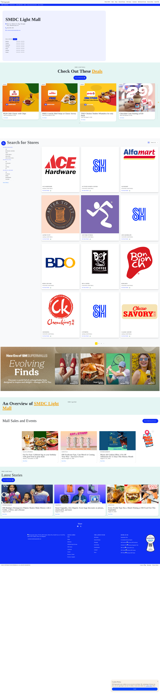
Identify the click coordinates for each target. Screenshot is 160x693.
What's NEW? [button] (107, 1)
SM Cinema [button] (128, 1)
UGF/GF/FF (8, 163)
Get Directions (10, 34)
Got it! (134, 689)
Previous (1, 102)
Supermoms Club (124, 537)
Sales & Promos (97, 539)
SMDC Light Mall (5, 4)
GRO (7, 152)
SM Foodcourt (124, 542)
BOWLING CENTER (10, 151)
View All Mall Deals (79, 77)
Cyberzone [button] (134, 1)
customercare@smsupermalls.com (34, 538)
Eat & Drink (96, 544)
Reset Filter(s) (5, 182)
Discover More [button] (150, 1)
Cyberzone (8, 173)
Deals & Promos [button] (122, 1)
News (95, 552)
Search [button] (155, 1)
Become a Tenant (70, 554)
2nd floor (7, 166)
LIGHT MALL (9, 154)
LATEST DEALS (12, 4)
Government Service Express (126, 539)
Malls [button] (113, 1)
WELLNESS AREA (10, 158)
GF (6, 165)
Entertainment (8, 177)
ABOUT (25, 4)
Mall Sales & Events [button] (142, 1)
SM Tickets (123, 552)
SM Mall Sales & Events (72, 544)
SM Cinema (69, 546)
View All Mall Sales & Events (150, 420)
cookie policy (149, 685)
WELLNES (8, 156)
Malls (68, 536)
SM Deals (69, 541)
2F (6, 168)
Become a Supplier (71, 556)
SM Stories (96, 537)
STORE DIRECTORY (19, 4)
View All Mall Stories (7, 480)
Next (158, 102)
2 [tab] (80, 123)
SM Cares (123, 547)
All (6, 149)
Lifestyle (96, 549)
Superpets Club (124, 544)
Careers (68, 551)
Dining (7, 175)
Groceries (7, 179)
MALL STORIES (40, 4)
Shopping (96, 542)
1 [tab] (79, 123)
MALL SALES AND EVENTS (32, 4)
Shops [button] (116, 1)
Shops (68, 539)
